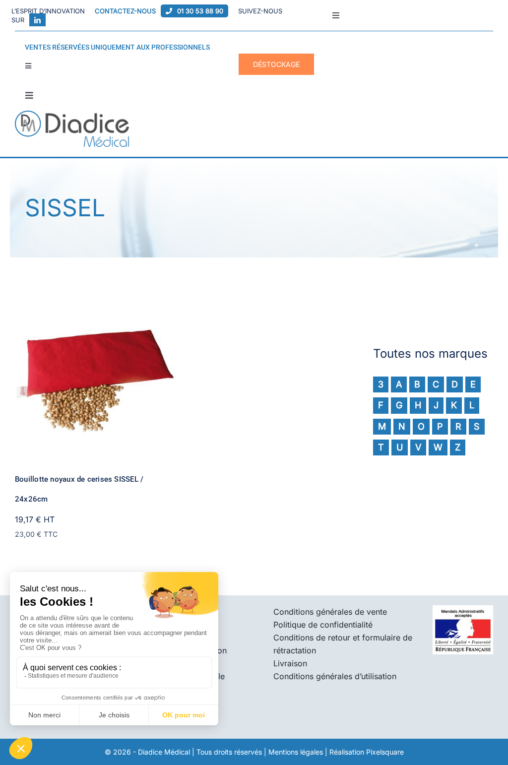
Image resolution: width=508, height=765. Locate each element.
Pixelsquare (385, 752)
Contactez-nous (125, 11)
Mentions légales (295, 752)
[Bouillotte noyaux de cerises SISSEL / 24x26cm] (95, 304)
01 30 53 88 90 (200, 11)
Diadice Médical (164, 752)
